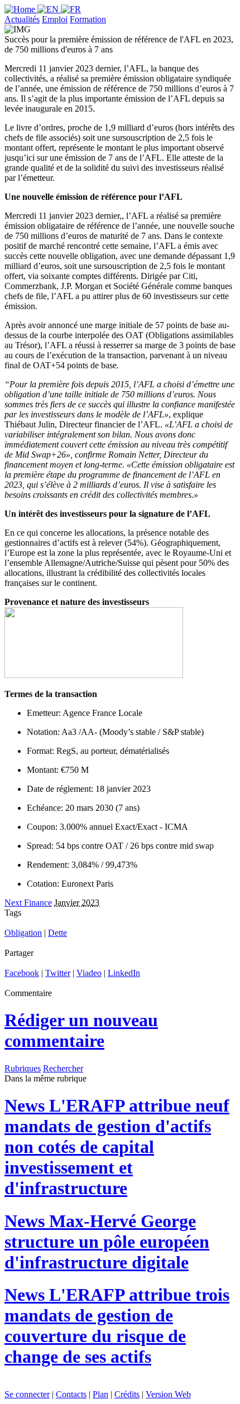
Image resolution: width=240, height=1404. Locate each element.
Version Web (168, 1394)
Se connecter (27, 1394)
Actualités (22, 19)
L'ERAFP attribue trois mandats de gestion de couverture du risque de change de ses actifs (116, 1326)
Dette (57, 932)
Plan (100, 1394)
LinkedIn (124, 973)
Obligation (23, 932)
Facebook (21, 973)
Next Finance (28, 902)
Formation (88, 19)
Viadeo (89, 973)
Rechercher (63, 1068)
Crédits (127, 1394)
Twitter (57, 973)
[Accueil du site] (20, 9)
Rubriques (22, 1068)
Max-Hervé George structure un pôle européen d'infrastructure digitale (106, 1241)
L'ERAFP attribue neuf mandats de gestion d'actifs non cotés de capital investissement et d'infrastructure (116, 1146)
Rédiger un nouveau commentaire (81, 1030)
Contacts (71, 1394)
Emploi (55, 19)
